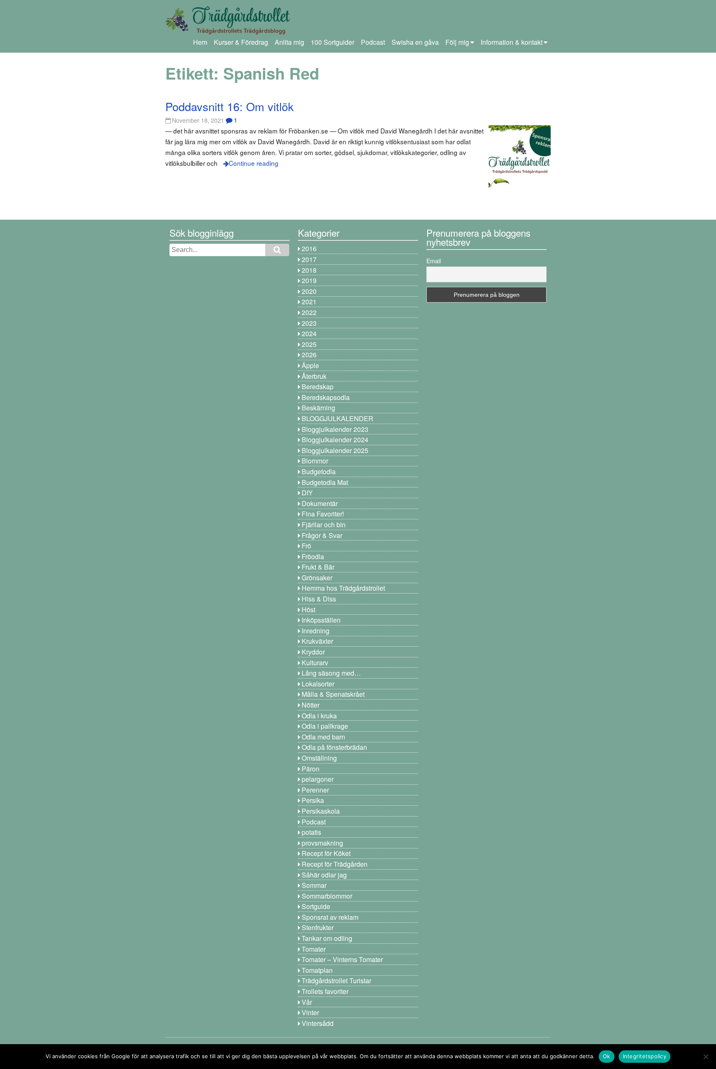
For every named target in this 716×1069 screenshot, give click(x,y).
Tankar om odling (327, 938)
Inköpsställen (321, 620)
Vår (307, 1002)
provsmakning (322, 843)
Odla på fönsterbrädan (334, 747)
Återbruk (314, 376)
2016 (309, 248)
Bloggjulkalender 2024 (335, 439)
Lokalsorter (318, 683)
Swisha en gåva (415, 42)
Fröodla (313, 556)
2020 (309, 291)
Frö (306, 545)
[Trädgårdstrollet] (227, 31)
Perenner (315, 790)
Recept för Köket (326, 853)
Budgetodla (319, 471)
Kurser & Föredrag (241, 42)
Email (433, 261)
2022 (309, 312)
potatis (311, 832)
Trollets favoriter (325, 991)
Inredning (315, 630)
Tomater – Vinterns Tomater (342, 959)
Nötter (310, 705)
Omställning (319, 758)
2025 (309, 344)
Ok (606, 1056)
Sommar (314, 885)
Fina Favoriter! (323, 514)
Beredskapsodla (326, 397)
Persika (313, 800)
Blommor (315, 460)
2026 (309, 354)
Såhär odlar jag (324, 875)
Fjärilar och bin (324, 524)
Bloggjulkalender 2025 (335, 450)
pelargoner (318, 779)
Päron (310, 768)
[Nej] (705, 1056)
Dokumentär (320, 503)
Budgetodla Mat (325, 482)
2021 (309, 301)
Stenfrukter (318, 927)
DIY (307, 492)
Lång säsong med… (331, 673)
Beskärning (318, 407)
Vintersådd (318, 1023)
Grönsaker (317, 577)
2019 (309, 280)
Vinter (310, 1012)
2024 (309, 333)
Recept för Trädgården (335, 864)
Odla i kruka (319, 715)
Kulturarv (315, 662)
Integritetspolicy (644, 1056)
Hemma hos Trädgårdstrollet (343, 588)
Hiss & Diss (319, 599)
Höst (308, 609)
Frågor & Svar (322, 535)
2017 (309, 259)
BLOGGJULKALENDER (337, 418)
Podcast (373, 42)
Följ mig (457, 42)
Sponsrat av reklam (330, 917)
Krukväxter (317, 641)
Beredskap (318, 386)
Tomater (314, 949)
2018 (309, 270)
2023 (309, 323)
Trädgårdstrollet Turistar (336, 980)
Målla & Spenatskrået (333, 694)
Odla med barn (323, 737)
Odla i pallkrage (325, 726)
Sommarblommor (327, 896)
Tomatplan (317, 970)
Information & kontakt (511, 42)
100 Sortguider (332, 42)
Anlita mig (289, 42)
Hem (200, 42)
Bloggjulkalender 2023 (335, 429)
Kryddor (313, 652)
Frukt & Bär (318, 567)
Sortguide (316, 906)
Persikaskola (321, 811)
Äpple (310, 365)
